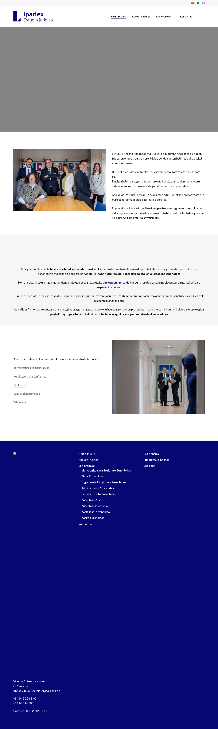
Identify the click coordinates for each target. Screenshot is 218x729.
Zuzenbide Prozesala (94, 506)
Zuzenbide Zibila (91, 500)
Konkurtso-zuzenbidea (95, 512)
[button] (36, 97)
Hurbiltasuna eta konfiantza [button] (29, 376)
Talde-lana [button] (19, 402)
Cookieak (149, 465)
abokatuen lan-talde (116, 282)
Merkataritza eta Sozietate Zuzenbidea (106, 470)
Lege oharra (151, 454)
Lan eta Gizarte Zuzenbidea (98, 494)
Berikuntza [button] (19, 385)
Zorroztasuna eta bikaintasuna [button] (31, 367)
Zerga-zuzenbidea (92, 517)
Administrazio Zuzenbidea (97, 488)
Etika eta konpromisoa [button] (26, 393)
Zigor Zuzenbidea (92, 476)
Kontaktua (85, 524)
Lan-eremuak (86, 465)
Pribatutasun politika (156, 459)
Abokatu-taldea (88, 459)
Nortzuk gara (86, 454)
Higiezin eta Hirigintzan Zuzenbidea (103, 482)
